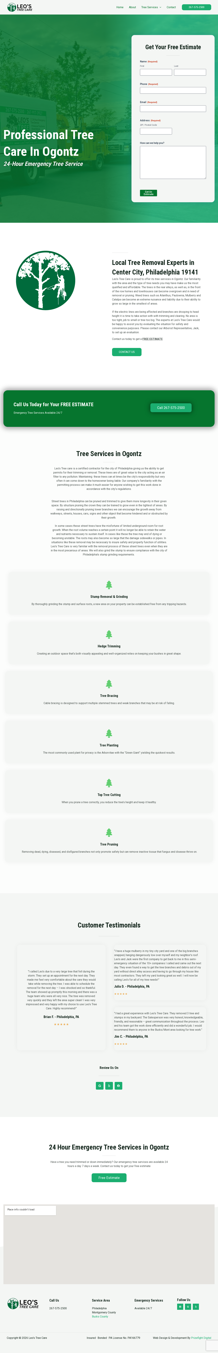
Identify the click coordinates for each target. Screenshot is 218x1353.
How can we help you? (152, 143)
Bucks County (100, 1316)
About (132, 7)
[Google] (188, 1307)
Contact (171, 7)
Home (119, 7)
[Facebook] (180, 1307)
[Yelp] (196, 1307)
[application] (159, 7)
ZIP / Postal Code (148, 125)
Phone (149, 84)
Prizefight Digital (201, 1338)
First (142, 66)
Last (176, 66)
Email (148, 102)
